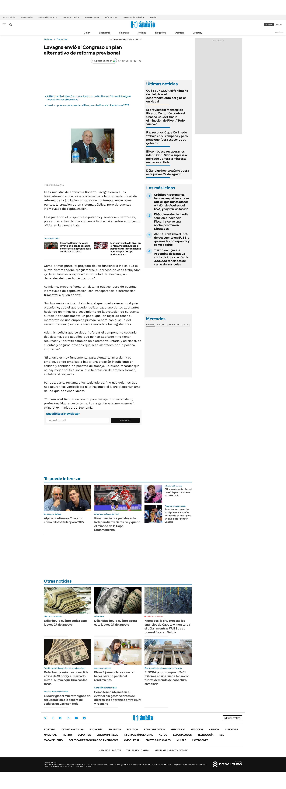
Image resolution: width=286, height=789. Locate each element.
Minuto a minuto (155, 616)
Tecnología (205, 734)
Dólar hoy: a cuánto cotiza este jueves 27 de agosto (65, 622)
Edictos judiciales (158, 740)
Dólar (87, 32)
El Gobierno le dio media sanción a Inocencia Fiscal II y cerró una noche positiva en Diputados (171, 221)
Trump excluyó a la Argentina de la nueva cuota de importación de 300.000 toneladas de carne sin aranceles (171, 257)
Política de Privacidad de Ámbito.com (93, 740)
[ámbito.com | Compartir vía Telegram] (135, 60)
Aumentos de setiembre (133, 17)
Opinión (179, 32)
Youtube (76, 718)
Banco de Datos (154, 729)
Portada (50, 729)
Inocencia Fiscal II (71, 17)
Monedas (150, 325)
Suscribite (125, 420)
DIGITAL (110, 750)
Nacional (50, 734)
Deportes (62, 39)
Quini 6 (153, 17)
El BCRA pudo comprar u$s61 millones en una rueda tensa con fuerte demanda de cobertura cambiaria (166, 678)
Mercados (178, 729)
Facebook (53, 718)
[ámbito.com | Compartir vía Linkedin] (131, 60)
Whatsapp (84, 718)
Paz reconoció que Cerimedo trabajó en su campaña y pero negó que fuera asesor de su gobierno (167, 137)
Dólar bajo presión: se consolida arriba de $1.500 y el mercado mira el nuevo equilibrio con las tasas (66, 678)
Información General (138, 734)
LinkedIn (68, 718)
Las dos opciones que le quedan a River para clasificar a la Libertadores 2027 (88, 105)
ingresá (279, 24)
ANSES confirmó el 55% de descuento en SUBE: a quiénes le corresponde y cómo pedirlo (172, 239)
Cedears (186, 325)
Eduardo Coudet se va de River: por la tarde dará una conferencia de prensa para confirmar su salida (75, 247)
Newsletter (279, 32)
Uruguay (197, 32)
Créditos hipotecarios (47, 17)
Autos (163, 734)
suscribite (269, 24)
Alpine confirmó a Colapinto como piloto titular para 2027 (64, 520)
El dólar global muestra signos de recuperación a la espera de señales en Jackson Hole (67, 700)
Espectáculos (182, 734)
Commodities (173, 325)
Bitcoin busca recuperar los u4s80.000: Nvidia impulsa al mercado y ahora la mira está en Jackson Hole (167, 157)
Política (142, 32)
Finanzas (124, 32)
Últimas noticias (73, 729)
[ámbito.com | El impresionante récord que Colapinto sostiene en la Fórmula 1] (153, 494)
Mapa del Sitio (53, 740)
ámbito (48, 39)
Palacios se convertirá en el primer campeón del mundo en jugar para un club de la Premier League (178, 515)
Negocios (160, 32)
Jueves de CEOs (92, 17)
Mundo (67, 734)
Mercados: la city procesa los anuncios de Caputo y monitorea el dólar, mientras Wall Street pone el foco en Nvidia (167, 626)
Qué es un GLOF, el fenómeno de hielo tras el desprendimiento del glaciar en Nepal (167, 96)
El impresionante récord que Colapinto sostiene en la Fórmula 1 (178, 492)
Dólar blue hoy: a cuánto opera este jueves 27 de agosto (167, 172)
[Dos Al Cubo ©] (227, 764)
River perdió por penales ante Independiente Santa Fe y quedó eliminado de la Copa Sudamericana (117, 524)
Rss (221, 734)
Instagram (60, 718)
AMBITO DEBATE (171, 750)
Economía (104, 32)
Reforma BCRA (111, 17)
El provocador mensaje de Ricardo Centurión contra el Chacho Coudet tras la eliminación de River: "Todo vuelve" (165, 117)
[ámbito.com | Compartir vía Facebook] (123, 60)
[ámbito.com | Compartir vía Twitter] (127, 60)
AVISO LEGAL (132, 740)
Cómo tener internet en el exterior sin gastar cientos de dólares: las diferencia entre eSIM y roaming (117, 698)
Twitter (45, 718)
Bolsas (160, 325)
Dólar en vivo (26, 17)
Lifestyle (231, 729)
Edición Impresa (107, 734)
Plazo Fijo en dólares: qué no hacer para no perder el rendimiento (114, 676)
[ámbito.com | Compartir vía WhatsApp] (119, 60)
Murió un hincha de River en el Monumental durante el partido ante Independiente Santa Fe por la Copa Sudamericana (125, 248)
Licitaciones (200, 740)
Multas (181, 740)
